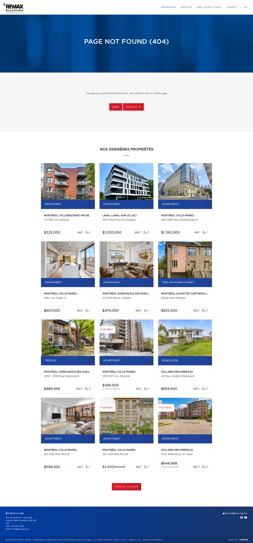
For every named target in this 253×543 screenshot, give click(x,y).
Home (115, 107)
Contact (231, 7)
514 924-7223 (17, 526)
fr (245, 7)
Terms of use (135, 540)
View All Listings (126, 487)
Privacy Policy (120, 540)
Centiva (243, 540)
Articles (186, 7)
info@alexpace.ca (20, 529)
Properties (168, 7)
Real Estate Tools (209, 7)
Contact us (133, 107)
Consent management (152, 540)
